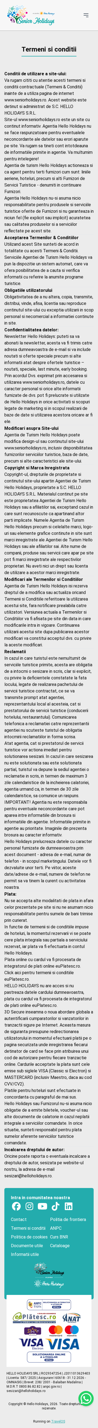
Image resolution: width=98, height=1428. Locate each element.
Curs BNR (59, 1237)
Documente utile (27, 1245)
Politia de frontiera (68, 1219)
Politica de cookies (29, 1237)
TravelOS (58, 1421)
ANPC (56, 1228)
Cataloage (60, 1245)
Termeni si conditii (28, 1228)
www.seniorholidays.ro (25, 100)
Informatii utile (25, 1254)
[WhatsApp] (86, 1398)
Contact (19, 1219)
